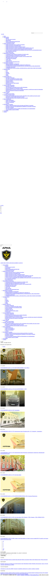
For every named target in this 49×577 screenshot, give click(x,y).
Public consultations (7, 99)
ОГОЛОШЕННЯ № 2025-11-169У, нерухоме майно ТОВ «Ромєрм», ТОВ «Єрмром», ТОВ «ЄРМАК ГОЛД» (22, 517)
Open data (8, 91)
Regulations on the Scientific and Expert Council (15, 96)
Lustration (37, 568)
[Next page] (3, 550)
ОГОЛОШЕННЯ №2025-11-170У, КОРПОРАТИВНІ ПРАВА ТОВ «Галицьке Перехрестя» (18, 496)
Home (4, 36)
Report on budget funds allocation (15, 559)
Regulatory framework (10, 77)
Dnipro (7, 75)
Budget (7, 559)
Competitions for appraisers (11, 58)
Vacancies (16, 568)
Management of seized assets (8, 53)
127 (3, 548)
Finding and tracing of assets (8, 43)
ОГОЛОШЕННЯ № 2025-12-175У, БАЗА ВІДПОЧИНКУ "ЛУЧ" (13, 389)
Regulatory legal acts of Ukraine (6, 563)
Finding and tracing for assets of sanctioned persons (15, 46)
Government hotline (30, 572)
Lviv (7, 71)
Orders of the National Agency (35, 559)
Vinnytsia (7, 73)
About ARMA (6, 37)
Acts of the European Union (18, 563)
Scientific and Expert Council (9, 94)
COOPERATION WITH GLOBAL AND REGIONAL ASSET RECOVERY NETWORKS (23, 68)
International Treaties (28, 563)
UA (2, 34)
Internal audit (2, 559)
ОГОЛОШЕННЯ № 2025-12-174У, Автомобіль (9, 410)
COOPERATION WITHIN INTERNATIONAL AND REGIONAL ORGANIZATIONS (23, 65)
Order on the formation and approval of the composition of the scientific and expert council (23, 95)
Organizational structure (10, 42)
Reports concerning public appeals (12, 83)
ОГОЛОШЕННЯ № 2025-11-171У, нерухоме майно (10, 474)
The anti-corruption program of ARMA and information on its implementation (20, 108)
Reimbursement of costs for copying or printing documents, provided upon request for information (24, 89)
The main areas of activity (11, 39)
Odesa (7, 74)
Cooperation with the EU (10, 67)
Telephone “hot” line (10, 81)
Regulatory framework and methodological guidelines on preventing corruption (21, 106)
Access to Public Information (8, 85)
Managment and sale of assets (11, 57)
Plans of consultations (10, 102)
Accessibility (5, 110)
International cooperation (8, 62)
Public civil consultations (10, 101)
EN (3, 34)
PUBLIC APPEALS (7, 76)
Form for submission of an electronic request (14, 88)
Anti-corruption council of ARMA (12, 109)
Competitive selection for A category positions (26, 568)
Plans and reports (44, 559)
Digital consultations (10, 100)
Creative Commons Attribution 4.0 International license (27, 574)
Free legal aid (8, 84)
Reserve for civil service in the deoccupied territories (18, 573)
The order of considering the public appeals (14, 78)
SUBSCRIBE (3, 555)
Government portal (22, 572)
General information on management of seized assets (16, 55)
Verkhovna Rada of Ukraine (13, 572)
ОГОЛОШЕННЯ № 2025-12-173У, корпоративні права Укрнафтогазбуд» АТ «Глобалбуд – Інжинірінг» (21, 431)
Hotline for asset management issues (12, 61)
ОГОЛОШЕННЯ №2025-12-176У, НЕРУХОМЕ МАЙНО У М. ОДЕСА (14, 367)
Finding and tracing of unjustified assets (13, 45)
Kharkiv (7, 72)
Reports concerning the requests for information (15, 90)
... (3, 547)
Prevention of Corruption (8, 104)
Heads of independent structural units (13, 41)
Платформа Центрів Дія (39, 572)
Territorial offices (6, 69)
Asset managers (9, 60)
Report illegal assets (9, 52)
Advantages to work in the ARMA (7, 568)
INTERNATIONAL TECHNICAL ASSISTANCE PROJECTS (18, 64)
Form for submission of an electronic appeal (14, 79)
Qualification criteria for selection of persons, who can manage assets (19, 56)
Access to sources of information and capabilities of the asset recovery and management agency (24, 50)
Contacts (7, 103)
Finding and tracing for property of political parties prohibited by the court (20, 47)
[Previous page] (3, 541)
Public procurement (25, 559)
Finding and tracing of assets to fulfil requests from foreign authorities (19, 48)
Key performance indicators (11, 51)
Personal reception (9, 80)
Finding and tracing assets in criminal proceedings (15, 44)
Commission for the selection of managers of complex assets (17, 54)
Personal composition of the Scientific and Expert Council (17, 97)
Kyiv (7, 70)
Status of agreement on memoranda (12, 63)
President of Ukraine (4, 572)
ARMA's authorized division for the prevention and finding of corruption (19, 105)
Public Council (6, 92)
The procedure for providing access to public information (16, 87)
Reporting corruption (10, 107)
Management (8, 40)
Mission (7, 38)
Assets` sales (8, 59)
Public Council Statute (10, 93)
